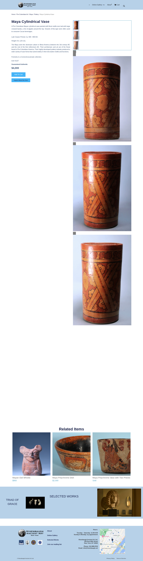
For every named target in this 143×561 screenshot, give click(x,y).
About (49, 531)
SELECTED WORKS (64, 496)
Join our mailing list (54, 544)
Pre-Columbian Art (22, 14)
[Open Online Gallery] (103, 5)
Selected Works (53, 540)
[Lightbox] (74, 51)
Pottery (36, 14)
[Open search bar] (124, 6)
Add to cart (18, 74)
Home (13, 14)
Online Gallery (52, 535)
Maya (31, 14)
